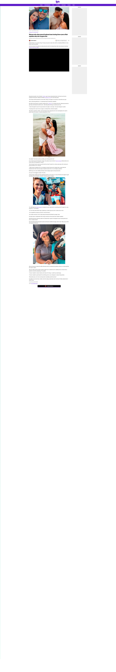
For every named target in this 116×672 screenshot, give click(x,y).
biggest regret (38, 207)
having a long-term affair (34, 47)
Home (30, 30)
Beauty (69, 4)
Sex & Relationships (35, 30)
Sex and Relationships (34, 283)
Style (74, 4)
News (41, 4)
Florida (44, 96)
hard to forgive (58, 160)
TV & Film (58, 4)
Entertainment (47, 4)
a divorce (50, 103)
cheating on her (48, 97)
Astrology (64, 4)
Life (53, 4)
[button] (68, 40)
